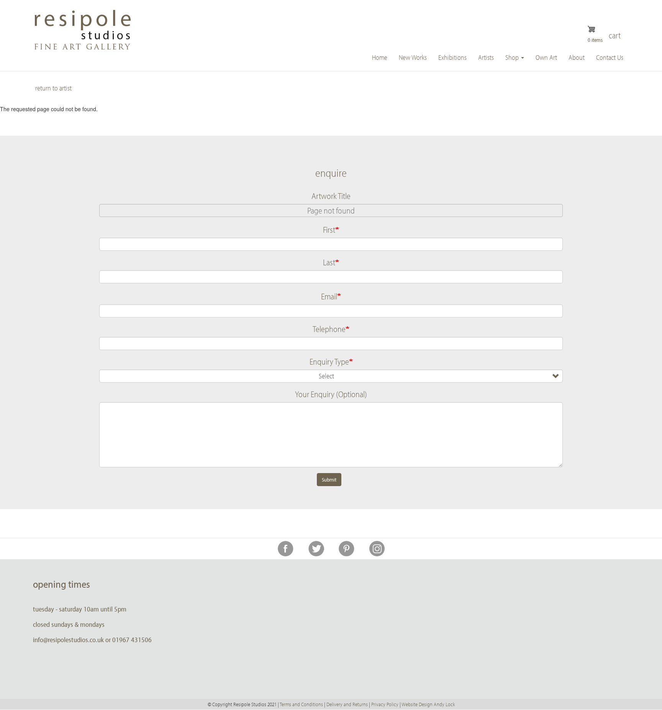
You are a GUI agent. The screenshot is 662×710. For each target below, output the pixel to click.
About (577, 57)
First (329, 229)
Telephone (329, 329)
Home (379, 57)
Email (329, 296)
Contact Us (609, 57)
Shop (512, 57)
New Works (413, 57)
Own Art (546, 57)
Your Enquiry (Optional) (331, 394)
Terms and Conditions (301, 704)
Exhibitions (452, 57)
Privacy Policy (384, 704)
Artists (486, 57)
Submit (329, 479)
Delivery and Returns (347, 704)
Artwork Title (331, 196)
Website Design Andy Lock (428, 704)
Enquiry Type (329, 361)
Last (329, 262)
